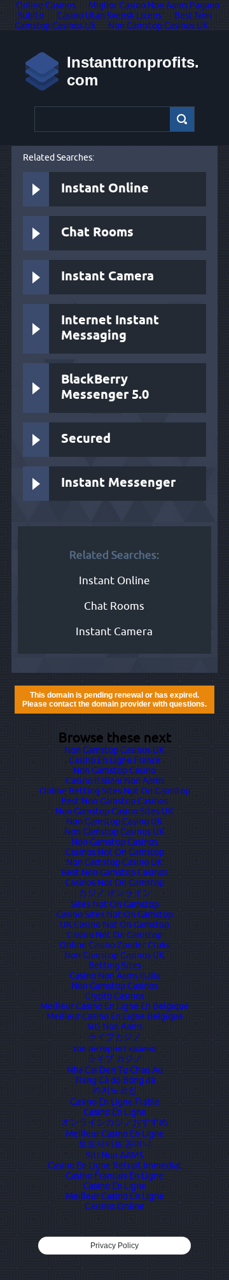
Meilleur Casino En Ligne (115, 1133)
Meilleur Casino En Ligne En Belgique (114, 1006)
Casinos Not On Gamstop (114, 852)
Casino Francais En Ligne (114, 1175)
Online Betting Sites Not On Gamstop (114, 791)
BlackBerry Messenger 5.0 (105, 387)
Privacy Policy (114, 1245)
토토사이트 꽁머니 (114, 1144)
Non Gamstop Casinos (114, 842)
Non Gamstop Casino (114, 770)
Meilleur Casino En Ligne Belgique (114, 1016)
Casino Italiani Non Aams (115, 780)
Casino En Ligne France (115, 760)
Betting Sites (114, 965)
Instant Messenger (118, 483)
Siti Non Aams (114, 1026)
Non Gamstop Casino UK (114, 821)
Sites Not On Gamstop (115, 904)
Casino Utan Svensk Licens (109, 15)
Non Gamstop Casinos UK (158, 25)
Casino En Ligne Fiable (115, 1102)
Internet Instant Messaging (110, 328)
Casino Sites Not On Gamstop (114, 914)
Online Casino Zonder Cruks (114, 945)
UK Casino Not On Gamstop (114, 924)
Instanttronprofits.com (133, 71)
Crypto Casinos (114, 996)
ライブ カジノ (114, 1058)
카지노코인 (114, 1090)
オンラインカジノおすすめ (114, 1122)
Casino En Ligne (114, 1112)
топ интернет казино (114, 1048)
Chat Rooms (97, 232)
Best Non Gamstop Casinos (114, 801)
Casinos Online (114, 1206)
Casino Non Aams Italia (114, 975)
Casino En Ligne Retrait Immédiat (115, 1165)
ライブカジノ (114, 1037)
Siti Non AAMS (114, 1155)
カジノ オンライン (114, 893)
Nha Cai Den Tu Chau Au (115, 1070)
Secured (86, 439)
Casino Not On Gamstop (114, 935)
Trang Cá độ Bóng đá (114, 1080)
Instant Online (105, 189)
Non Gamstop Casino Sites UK (114, 811)
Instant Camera (107, 276)
